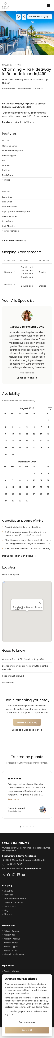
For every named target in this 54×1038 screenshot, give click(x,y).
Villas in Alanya (11, 942)
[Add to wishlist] (18, 16)
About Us (8, 891)
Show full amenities (12, 240)
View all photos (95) (39, 16)
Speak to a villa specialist (25, 729)
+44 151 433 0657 (14, 864)
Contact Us (31, 868)
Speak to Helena (25, 377)
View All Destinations (14, 954)
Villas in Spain (10, 950)
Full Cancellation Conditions (17, 555)
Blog (6, 910)
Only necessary (27, 1022)
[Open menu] (49, 5)
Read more (13, 799)
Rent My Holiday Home (15, 898)
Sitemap (8, 914)
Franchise (8, 894)
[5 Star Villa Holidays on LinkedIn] (18, 874)
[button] (27, 33)
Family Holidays (11, 971)
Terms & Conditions (13, 902)
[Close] (39, 602)
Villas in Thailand (12, 938)
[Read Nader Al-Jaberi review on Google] (14, 778)
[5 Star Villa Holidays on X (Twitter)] (3, 874)
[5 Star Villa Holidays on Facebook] (8, 874)
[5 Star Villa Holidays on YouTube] (23, 874)
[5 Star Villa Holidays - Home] (5, 5)
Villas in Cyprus (11, 946)
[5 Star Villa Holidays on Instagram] (13, 874)
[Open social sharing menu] (24, 16)
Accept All (27, 1030)
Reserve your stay (27, 722)
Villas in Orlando (11, 931)
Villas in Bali (9, 934)
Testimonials (10, 906)
